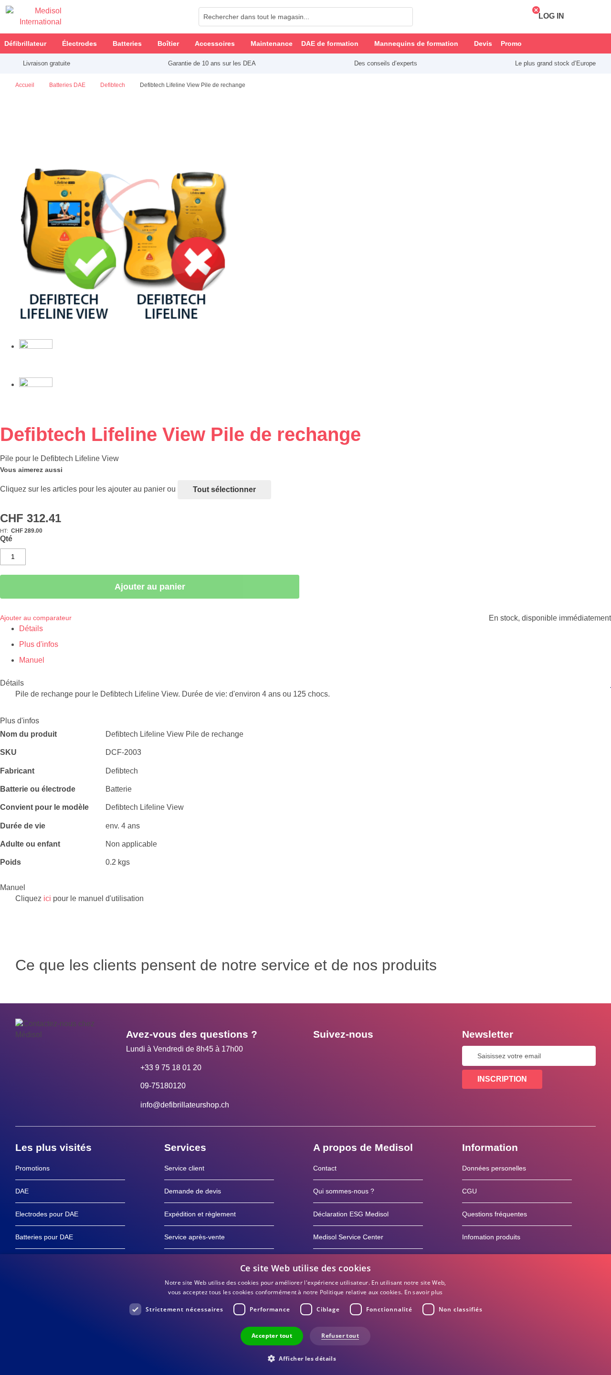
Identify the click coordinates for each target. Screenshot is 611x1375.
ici (47, 898)
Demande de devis (192, 1191)
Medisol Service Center (348, 1237)
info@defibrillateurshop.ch (184, 1105)
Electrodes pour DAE (46, 1214)
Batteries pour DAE (44, 1237)
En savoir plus (423, 1292)
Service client (184, 1168)
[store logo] (34, 17)
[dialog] (305, 1314)
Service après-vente (194, 1237)
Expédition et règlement (200, 1214)
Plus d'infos (38, 644)
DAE (22, 1191)
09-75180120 (163, 1086)
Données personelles (494, 1168)
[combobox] (306, 16)
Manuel (31, 660)
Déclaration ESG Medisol (351, 1214)
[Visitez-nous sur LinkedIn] (351, 1056)
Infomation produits (491, 1237)
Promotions (32, 1168)
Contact (325, 1168)
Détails (31, 628)
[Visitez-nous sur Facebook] (323, 1056)
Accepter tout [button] (272, 1336)
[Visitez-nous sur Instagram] (379, 1056)
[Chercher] (402, 17)
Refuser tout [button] (340, 1336)
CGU (469, 1191)
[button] (305, 1358)
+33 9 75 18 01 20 (170, 1067)
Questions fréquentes (494, 1214)
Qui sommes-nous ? (343, 1191)
